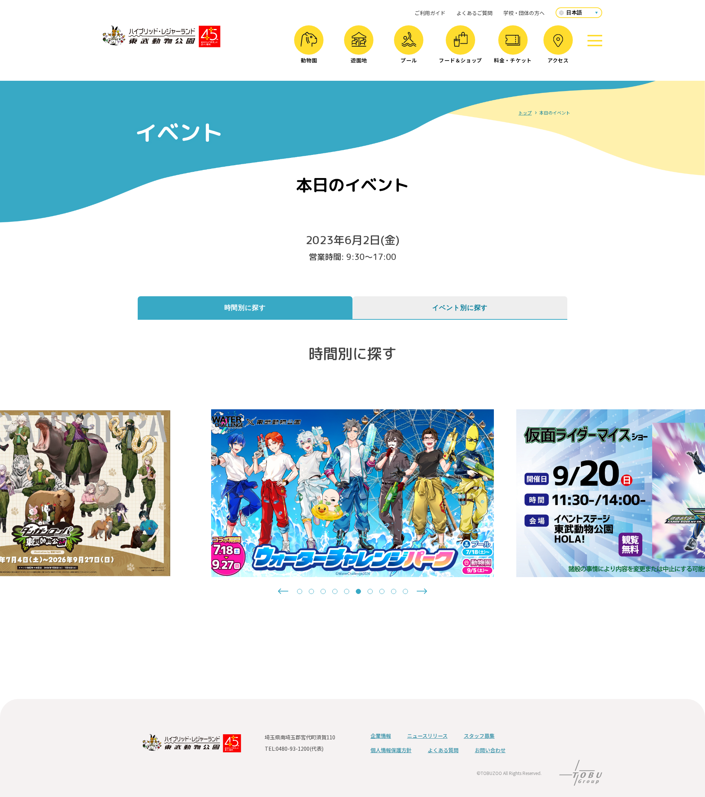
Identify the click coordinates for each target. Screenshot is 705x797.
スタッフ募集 (479, 735)
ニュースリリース (427, 735)
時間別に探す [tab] (245, 307)
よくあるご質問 (474, 13)
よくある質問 (443, 750)
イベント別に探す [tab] (460, 307)
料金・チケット (513, 60)
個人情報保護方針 (391, 750)
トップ (525, 112)
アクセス (558, 60)
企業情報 (380, 735)
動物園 (309, 60)
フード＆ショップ (460, 60)
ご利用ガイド (430, 13)
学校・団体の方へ (524, 13)
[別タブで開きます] (580, 780)
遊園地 (359, 60)
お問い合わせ (490, 750)
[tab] (299, 591)
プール (409, 60)
